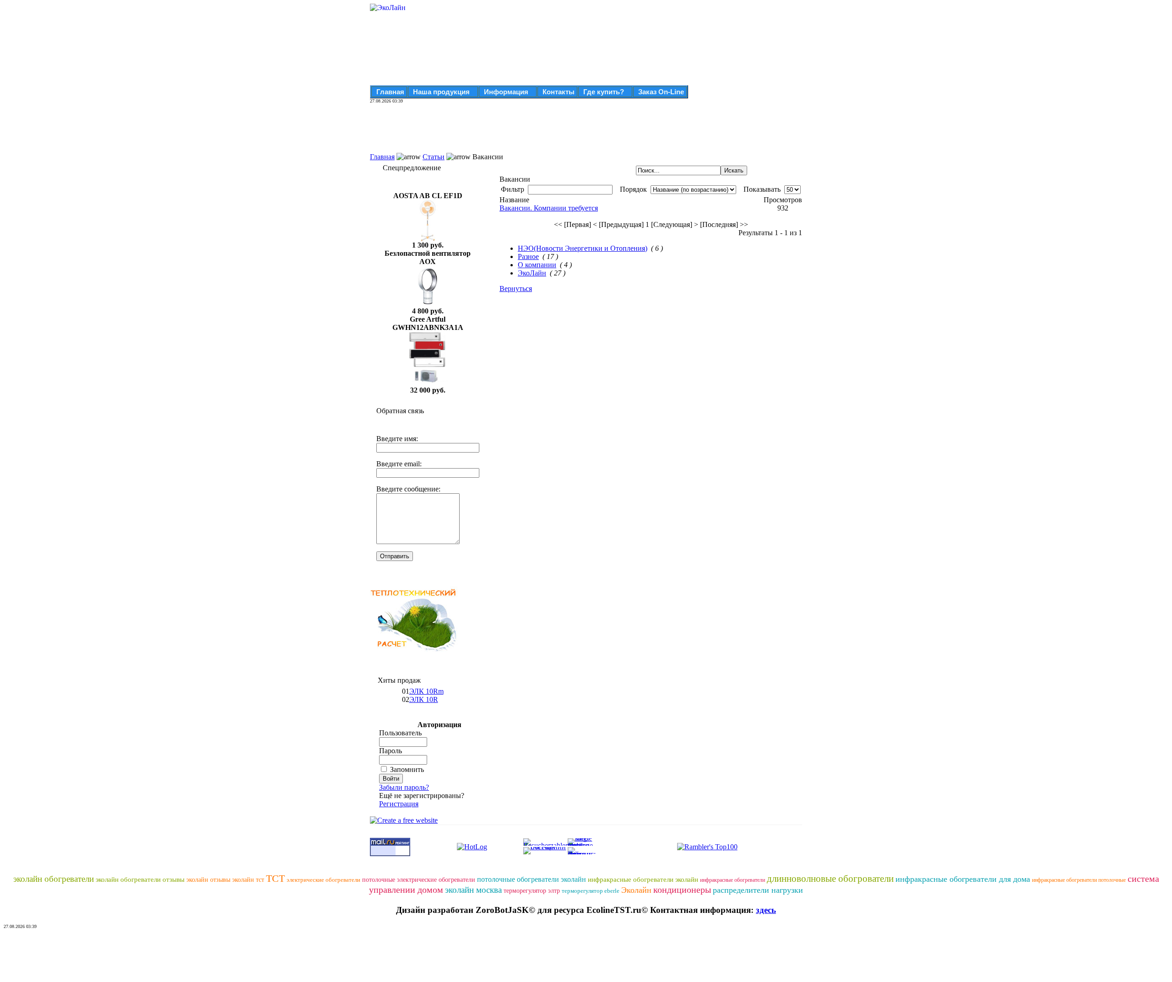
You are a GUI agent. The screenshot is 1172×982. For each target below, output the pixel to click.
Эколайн (636, 890)
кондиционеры (682, 890)
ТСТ (275, 878)
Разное (528, 256)
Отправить (394, 556)
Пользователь (400, 733)
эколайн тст (248, 879)
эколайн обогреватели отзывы (140, 879)
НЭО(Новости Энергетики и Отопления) (582, 248)
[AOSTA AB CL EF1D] (427, 239)
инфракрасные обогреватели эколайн (643, 879)
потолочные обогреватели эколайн (531, 879)
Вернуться (515, 288)
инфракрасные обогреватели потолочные (1079, 880)
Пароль (390, 751)
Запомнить (407, 769)
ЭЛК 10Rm (426, 691)
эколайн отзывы (208, 879)
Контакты (559, 92)
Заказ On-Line (661, 92)
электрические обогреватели (323, 879)
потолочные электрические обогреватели (418, 879)
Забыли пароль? (404, 787)
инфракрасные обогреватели (732, 880)
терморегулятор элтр (532, 890)
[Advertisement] (536, 132)
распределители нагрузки (758, 890)
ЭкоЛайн (532, 273)
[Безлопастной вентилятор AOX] (427, 304)
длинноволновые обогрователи (830, 878)
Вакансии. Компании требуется (548, 208)
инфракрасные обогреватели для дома (962, 879)
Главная (390, 92)
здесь (766, 910)
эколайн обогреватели (53, 879)
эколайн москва (473, 890)
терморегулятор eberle (590, 890)
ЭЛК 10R (423, 699)
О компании (537, 265)
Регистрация (398, 804)
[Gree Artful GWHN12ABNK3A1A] (427, 384)
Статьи (434, 157)
